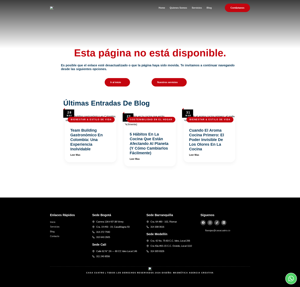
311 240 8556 (103, 256)
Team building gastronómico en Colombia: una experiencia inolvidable (86, 139)
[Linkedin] (223, 222)
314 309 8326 (157, 251)
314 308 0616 (157, 226)
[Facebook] (203, 222)
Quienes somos (178, 7)
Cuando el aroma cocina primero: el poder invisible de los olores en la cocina (206, 139)
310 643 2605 (103, 237)
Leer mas (75, 154)
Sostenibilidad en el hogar (151, 119)
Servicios (197, 7)
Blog (209, 7)
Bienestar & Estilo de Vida (91, 119)
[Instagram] (210, 222)
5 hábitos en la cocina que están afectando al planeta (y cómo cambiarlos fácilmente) (149, 143)
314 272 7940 (103, 232)
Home (162, 7)
